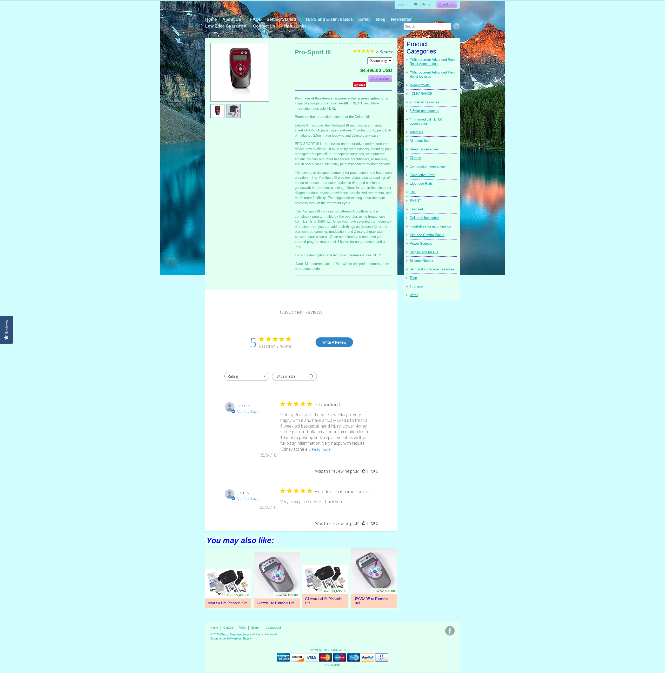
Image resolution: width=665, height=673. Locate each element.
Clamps (415, 158)
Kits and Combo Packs (427, 235)
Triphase (416, 286)
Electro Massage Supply (235, 634)
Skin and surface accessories (432, 269)
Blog (380, 19)
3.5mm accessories (424, 111)
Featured (416, 209)
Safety (364, 19)
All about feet (420, 141)
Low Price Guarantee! (226, 26)
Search (255, 627)
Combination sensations (428, 166)
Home (211, 19)
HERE (331, 108)
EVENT (415, 201)
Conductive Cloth (422, 175)
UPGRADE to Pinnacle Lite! (371, 601)
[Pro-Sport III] (217, 111)
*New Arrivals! (420, 85)
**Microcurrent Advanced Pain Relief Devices (432, 74)
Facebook (450, 631)
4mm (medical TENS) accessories (426, 121)
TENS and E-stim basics (329, 19)
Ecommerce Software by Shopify (231, 638)
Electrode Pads (421, 183)
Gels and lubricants (424, 218)
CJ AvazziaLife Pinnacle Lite (323, 601)
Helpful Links (294, 26)
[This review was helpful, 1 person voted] (363, 471)
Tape (413, 278)
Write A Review (334, 342)
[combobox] (246, 376)
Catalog (228, 627)
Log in (402, 4)
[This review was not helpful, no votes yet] (373, 471)
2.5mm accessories (424, 102)
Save (361, 84)
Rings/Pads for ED (424, 252)
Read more (321, 449)
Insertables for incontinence (430, 226)
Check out (446, 4)
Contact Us (264, 26)
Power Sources (421, 243)
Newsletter (401, 19)
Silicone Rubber (421, 261)
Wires (414, 295)
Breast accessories (424, 149)
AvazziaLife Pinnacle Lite (275, 603)
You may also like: (240, 540)
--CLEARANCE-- (422, 94)
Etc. (413, 192)
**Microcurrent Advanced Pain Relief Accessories (432, 62)
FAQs (255, 19)
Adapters (416, 132)
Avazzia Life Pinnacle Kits (228, 603)
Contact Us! (273, 627)
